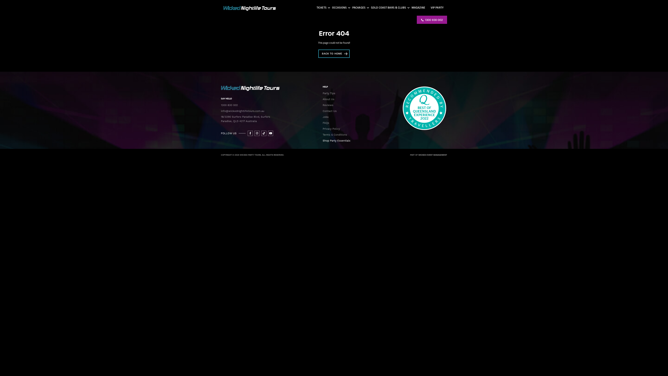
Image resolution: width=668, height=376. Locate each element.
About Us (328, 99)
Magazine (418, 7)
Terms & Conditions (335, 134)
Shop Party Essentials (336, 140)
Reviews (328, 105)
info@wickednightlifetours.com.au (242, 111)
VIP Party (437, 7)
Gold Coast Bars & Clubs (388, 7)
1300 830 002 (433, 20)
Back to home (332, 53)
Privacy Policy (331, 128)
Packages (358, 7)
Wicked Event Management (432, 155)
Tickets (322, 7)
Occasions (339, 7)
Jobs (326, 117)
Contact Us (330, 111)
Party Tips (329, 93)
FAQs (326, 122)
